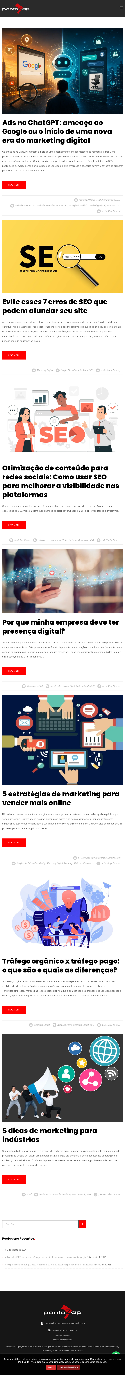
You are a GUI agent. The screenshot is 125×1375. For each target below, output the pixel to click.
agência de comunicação (49, 540)
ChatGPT (63, 205)
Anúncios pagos (64, 1024)
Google (64, 370)
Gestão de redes (69, 540)
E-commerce (84, 857)
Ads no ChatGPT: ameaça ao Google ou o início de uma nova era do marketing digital (46, 1257)
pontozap (111, 205)
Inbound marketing (70, 686)
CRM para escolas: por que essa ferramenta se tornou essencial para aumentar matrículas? (49, 1264)
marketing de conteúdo (50, 1194)
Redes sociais (114, 857)
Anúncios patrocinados (47, 205)
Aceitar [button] (51, 1367)
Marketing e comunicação (108, 199)
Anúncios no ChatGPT (25, 205)
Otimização (83, 540)
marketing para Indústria (73, 1194)
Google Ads (55, 686)
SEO (118, 205)
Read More (14, 184)
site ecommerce (86, 863)
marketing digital (97, 205)
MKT (29, 1194)
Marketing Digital (87, 199)
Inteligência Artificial (78, 205)
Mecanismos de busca (78, 370)
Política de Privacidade (62, 1340)
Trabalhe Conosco (62, 1336)
